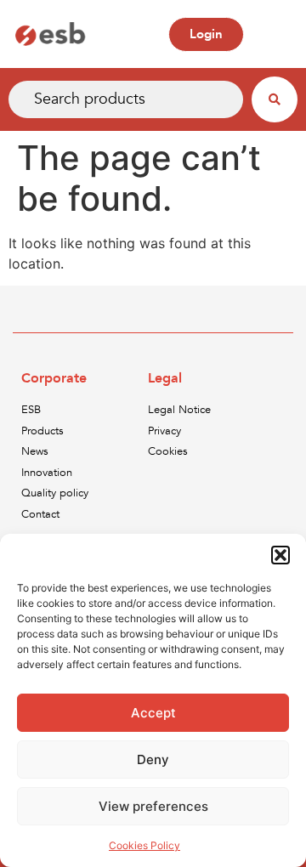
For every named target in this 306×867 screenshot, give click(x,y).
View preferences (153, 806)
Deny (153, 759)
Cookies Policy (144, 845)
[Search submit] (275, 99)
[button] (280, 555)
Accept (153, 713)
